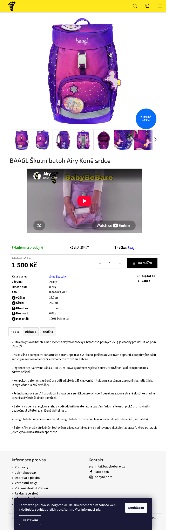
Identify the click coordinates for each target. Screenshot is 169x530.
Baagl (131, 247)
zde (97, 509)
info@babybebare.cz (110, 466)
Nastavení (30, 520)
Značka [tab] (47, 331)
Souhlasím (136, 507)
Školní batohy (58, 277)
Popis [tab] (15, 331)
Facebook (102, 472)
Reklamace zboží (27, 493)
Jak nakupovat (25, 472)
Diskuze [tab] (30, 331)
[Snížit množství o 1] (100, 263)
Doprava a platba (27, 478)
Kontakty (21, 467)
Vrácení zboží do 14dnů (31, 488)
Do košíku (145, 263)
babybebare (104, 477)
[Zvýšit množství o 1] (120, 263)
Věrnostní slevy (26, 483)
